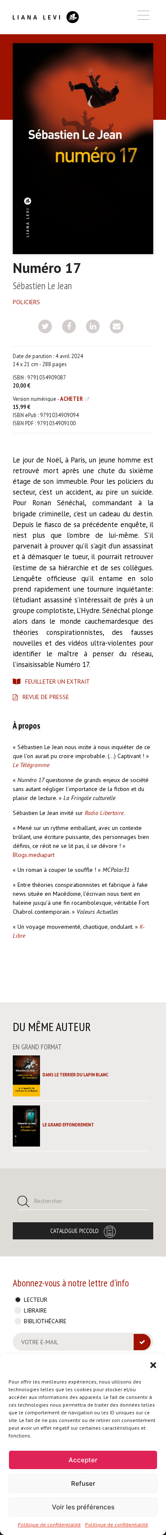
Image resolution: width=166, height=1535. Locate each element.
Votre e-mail (39, 1342)
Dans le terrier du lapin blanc (76, 1074)
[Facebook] (69, 326)
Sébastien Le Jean (42, 285)
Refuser (83, 1483)
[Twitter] (45, 326)
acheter (71, 398)
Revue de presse (46, 697)
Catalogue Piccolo (74, 1230)
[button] (153, 1365)
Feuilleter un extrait (57, 681)
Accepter (83, 1460)
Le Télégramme (32, 765)
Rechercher (48, 1201)
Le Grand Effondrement (68, 1124)
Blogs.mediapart (33, 855)
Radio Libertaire (104, 813)
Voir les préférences (83, 1507)
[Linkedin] (93, 326)
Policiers (26, 302)
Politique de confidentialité (49, 1524)
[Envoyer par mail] (116, 326)
